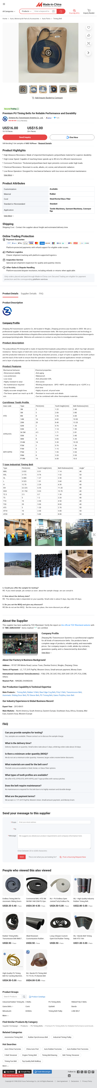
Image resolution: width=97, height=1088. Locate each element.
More (5, 1066)
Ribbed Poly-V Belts (79, 1002)
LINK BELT (75, 1011)
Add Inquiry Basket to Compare (49, 97)
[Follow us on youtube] (89, 1071)
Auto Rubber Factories (53, 1049)
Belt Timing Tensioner (71, 1055)
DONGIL (29, 1011)
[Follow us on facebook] (78, 1071)
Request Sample (45, 143)
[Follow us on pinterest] (93, 1071)
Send (22, 857)
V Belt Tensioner (11, 1055)
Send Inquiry (25, 137)
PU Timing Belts (54, 1002)
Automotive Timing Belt (14, 1037)
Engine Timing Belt (29, 1055)
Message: (12, 835)
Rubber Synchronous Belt (38, 1037)
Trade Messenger (42, 1071)
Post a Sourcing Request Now (73, 857)
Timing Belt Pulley (55, 1011)
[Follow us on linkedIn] (69, 1075)
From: (14, 822)
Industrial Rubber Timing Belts (14, 1002)
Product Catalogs (38, 996)
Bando (74, 1006)
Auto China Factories (13, 1049)
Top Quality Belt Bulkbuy (31, 1061)
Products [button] (25, 11)
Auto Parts (46, 18)
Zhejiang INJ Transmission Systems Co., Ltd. (26, 117)
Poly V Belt (61, 692)
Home (5, 18)
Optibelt (51, 1006)
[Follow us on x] (82, 1071)
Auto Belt (70, 695)
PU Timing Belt (46, 695)
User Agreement (62, 1081)
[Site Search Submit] (61, 11)
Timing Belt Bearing (49, 1055)
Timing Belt (57, 18)
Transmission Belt (74, 692)
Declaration (75, 1081)
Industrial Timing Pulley (62, 1037)
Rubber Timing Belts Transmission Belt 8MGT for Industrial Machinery (12, 938)
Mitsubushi (7, 1011)
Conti (28, 1006)
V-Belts (28, 1002)
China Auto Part (32, 1049)
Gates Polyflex (59, 695)
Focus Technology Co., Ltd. (31, 1081)
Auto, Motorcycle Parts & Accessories (24, 18)
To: (15, 829)
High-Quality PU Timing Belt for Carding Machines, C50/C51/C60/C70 (13, 976)
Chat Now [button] (73, 137)
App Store (9, 1071)
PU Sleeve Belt (33, 695)
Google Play (24, 1071)
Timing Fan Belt (11, 1061)
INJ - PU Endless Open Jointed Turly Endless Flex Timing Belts (60, 901)
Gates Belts (7, 1006)
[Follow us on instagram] (85, 1071)
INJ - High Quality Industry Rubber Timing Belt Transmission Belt (83, 901)
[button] (4, 4)
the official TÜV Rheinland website (75, 625)
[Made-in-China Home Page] (48, 4)
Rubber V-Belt (33, 692)
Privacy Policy (87, 1081)
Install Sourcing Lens (14, 1075)
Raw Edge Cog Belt (47, 692)
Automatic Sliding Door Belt (14, 695)
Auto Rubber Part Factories (77, 1049)
